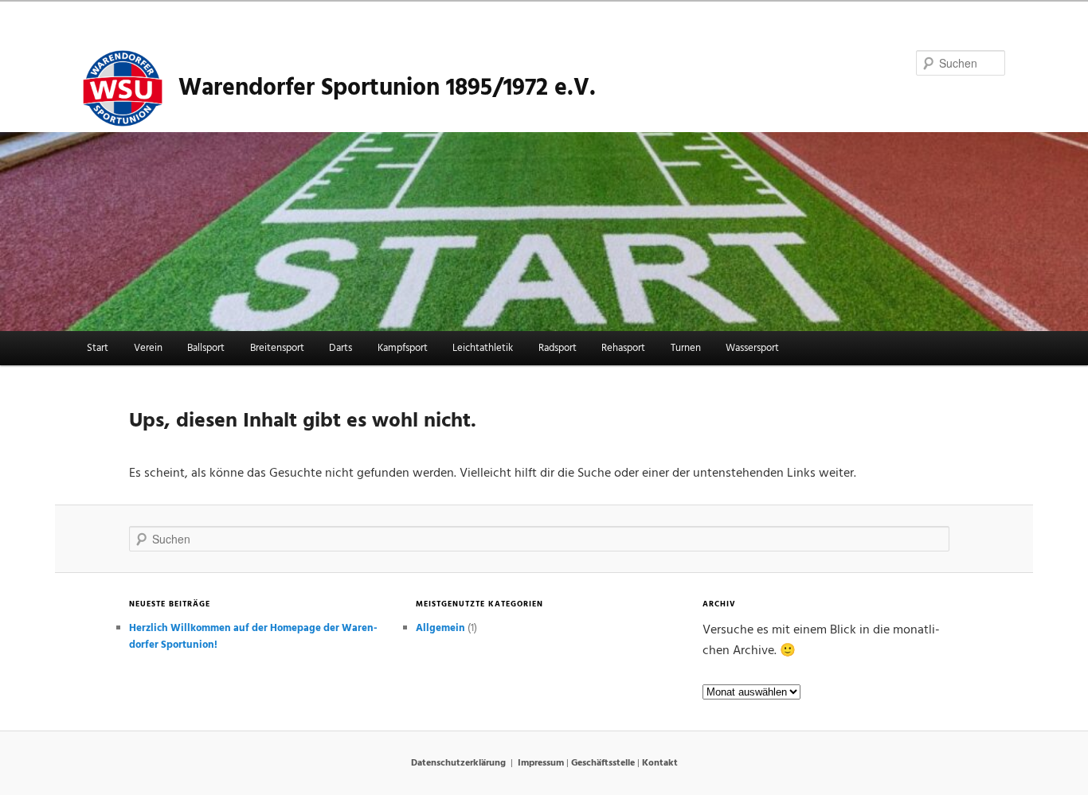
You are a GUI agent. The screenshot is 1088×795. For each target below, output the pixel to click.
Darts (340, 348)
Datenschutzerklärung (458, 763)
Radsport (557, 348)
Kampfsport (403, 348)
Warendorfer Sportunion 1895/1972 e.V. (387, 88)
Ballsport (206, 348)
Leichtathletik (482, 348)
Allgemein (440, 628)
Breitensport (277, 348)
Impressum (541, 763)
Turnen (686, 348)
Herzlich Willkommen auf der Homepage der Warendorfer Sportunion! (253, 636)
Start (97, 348)
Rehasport (623, 348)
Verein (148, 348)
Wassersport (752, 348)
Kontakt (660, 763)
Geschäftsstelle (603, 763)
